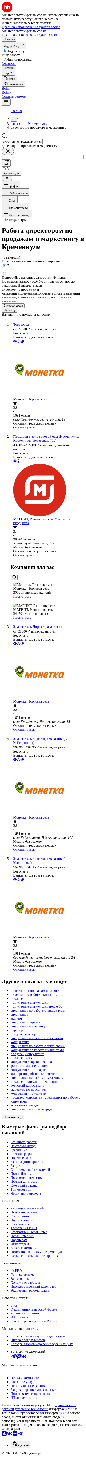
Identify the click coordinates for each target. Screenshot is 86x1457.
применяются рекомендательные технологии (39, 1407)
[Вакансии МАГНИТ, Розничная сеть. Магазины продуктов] (47, 490)
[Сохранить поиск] (6, 163)
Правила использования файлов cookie (31, 35)
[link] (9, 78)
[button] (6, 88)
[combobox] (22, 141)
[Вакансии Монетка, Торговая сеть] (47, 370)
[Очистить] (8, 151)
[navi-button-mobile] (6, 102)
